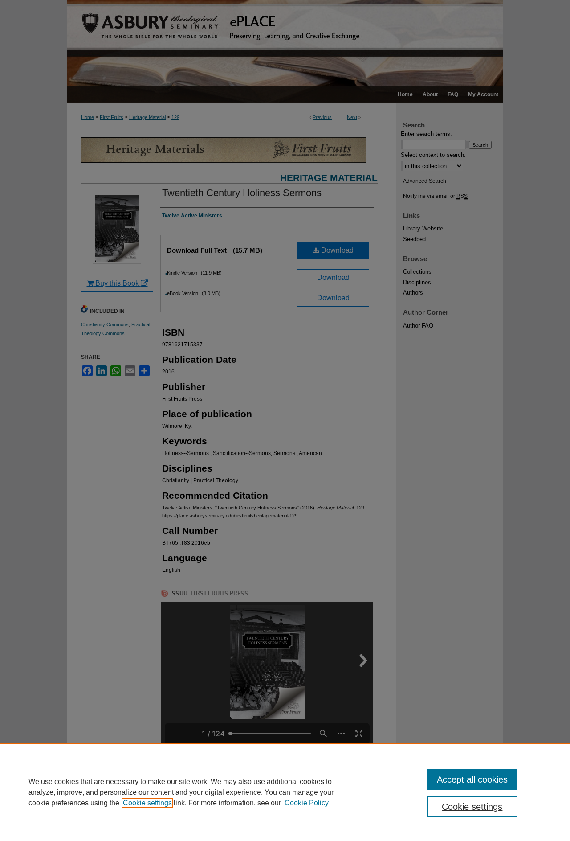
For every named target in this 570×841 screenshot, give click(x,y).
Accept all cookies (472, 779)
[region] (285, 792)
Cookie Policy (307, 803)
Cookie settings (147, 803)
